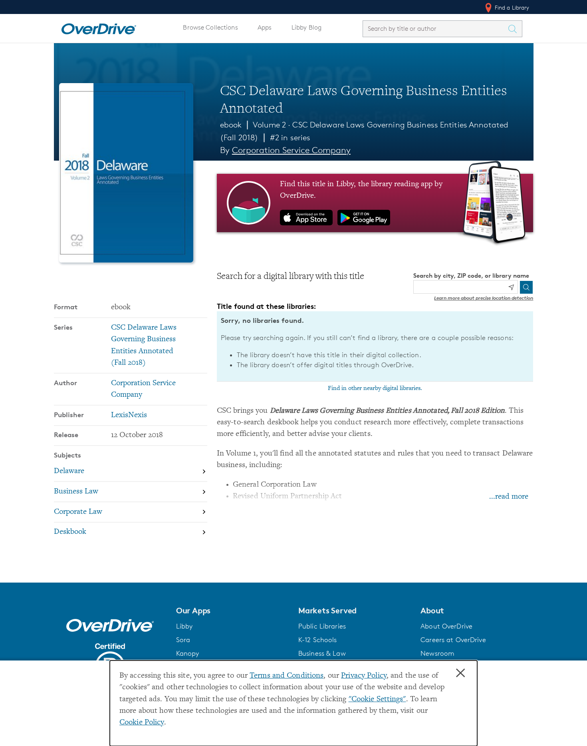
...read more (508, 497)
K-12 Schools (317, 640)
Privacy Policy (364, 676)
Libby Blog (306, 27)
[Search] (526, 287)
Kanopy (187, 653)
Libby (184, 626)
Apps (265, 27)
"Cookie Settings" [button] (377, 699)
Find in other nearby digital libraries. (375, 388)
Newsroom (437, 653)
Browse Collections (210, 27)
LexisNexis (129, 415)
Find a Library (511, 7)
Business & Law (322, 653)
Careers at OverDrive (453, 640)
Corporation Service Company (291, 150)
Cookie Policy (141, 722)
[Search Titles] (515, 29)
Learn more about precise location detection (483, 298)
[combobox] (435, 28)
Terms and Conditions (286, 676)
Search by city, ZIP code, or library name (471, 275)
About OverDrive (446, 626)
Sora (183, 640)
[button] (232, 611)
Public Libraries (322, 626)
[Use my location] (511, 287)
